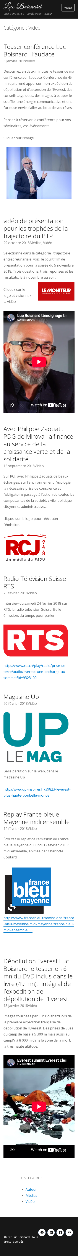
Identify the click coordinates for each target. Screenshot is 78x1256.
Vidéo (30, 61)
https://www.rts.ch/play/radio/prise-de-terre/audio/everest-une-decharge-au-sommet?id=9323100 (35, 671)
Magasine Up (21, 696)
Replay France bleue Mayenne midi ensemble (36, 818)
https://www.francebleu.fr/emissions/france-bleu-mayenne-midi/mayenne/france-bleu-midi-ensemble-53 (38, 924)
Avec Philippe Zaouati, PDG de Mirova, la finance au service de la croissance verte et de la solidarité (38, 444)
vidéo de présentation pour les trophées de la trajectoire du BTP (35, 228)
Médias (35, 242)
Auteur (31, 1189)
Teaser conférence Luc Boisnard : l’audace (34, 50)
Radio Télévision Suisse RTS (34, 582)
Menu (68, 8)
